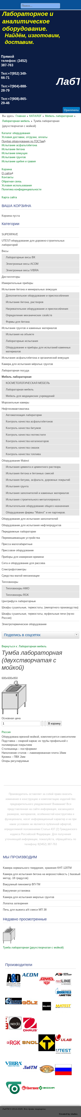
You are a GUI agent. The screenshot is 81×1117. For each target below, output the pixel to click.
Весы (5, 251)
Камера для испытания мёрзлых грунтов (27, 364)
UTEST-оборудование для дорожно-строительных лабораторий (33, 242)
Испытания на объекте (20, 334)
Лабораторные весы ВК (20, 257)
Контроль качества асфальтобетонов (29, 421)
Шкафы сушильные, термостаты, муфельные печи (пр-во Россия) (38, 615)
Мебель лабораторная (59, 116)
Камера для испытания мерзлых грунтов (28, 897)
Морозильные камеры (15, 402)
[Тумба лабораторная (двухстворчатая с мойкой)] (9, 942)
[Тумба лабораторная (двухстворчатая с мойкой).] (14, 713)
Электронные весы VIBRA (22, 270)
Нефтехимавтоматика (15, 408)
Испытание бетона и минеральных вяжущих (29, 289)
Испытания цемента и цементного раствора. (33, 466)
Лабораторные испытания (22, 341)
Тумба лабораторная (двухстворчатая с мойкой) (33, 947)
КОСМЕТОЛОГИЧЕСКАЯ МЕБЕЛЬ (28, 383)
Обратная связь (12, 181)
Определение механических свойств (29, 315)
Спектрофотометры (14, 569)
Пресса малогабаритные (17, 544)
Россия (6, 732)
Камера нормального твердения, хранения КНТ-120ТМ (37, 867)
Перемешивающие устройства (21, 537)
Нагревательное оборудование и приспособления (37, 308)
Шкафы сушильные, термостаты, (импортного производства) (40, 607)
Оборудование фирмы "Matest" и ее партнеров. (36, 512)
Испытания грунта (17, 486)
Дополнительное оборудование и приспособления (37, 295)
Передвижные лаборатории (19, 531)
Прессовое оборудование (18, 550)
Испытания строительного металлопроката (33, 499)
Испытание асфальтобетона (19, 145)
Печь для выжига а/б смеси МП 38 (25, 909)
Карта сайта (9, 197)
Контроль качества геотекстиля (26, 434)
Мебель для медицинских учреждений (30, 396)
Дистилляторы (11, 276)
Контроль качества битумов (23, 428)
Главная (21, 116)
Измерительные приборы (17, 283)
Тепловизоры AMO (17, 588)
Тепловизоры (10, 581)
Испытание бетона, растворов (24, 302)
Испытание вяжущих (15, 153)
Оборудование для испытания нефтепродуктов (31, 525)
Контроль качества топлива (23, 454)
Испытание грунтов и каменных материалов (29, 328)
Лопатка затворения (15, 903)
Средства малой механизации (20, 575)
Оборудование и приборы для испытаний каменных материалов (38, 349)
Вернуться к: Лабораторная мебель (24, 646)
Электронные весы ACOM (22, 263)
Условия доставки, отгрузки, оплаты (24, 137)
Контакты (7, 177)
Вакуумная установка (16, 890)
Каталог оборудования (16, 133)
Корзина (7, 169)
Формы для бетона (17, 321)
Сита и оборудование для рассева (23, 563)
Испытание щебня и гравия (19, 161)
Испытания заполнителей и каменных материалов (37, 493)
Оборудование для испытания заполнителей (30, 518)
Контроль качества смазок (22, 447)
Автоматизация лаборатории (24, 415)
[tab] (77, 634)
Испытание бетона (13, 149)
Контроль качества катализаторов (27, 441)
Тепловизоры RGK (17, 594)
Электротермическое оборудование (24, 624)
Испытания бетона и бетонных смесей (30, 473)
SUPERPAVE (10, 234)
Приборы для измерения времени (23, 556)
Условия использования (17, 185)
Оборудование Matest (15, 460)
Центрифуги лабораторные (19, 601)
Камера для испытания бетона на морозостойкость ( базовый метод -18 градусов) (41, 876)
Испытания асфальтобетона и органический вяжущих (35, 357)
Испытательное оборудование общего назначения (37, 506)
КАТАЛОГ (35, 116)
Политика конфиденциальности (21, 189)
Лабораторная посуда (15, 370)
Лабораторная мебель (16, 121)
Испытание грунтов (14, 157)
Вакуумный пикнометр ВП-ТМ (21, 884)
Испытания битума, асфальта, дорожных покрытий (38, 479)
